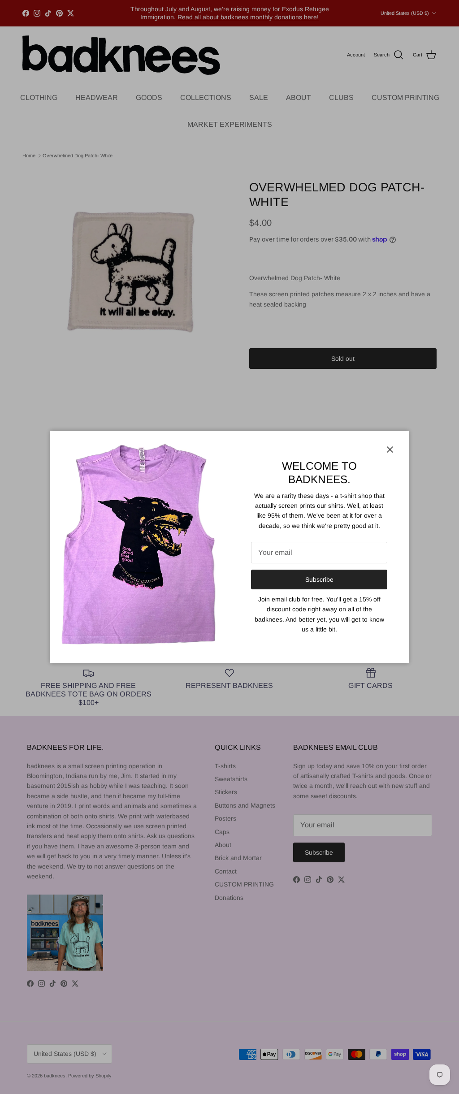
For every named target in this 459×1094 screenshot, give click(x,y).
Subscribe (319, 579)
